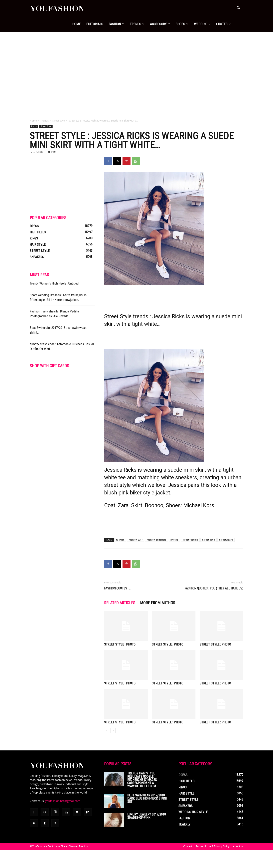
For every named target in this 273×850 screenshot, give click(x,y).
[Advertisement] (136, 62)
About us (238, 846)
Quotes (221, 24)
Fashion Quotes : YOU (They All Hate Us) (214, 588)
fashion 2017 (135, 539)
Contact (187, 846)
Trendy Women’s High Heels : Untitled (54, 283)
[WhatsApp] (136, 161)
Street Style (58, 120)
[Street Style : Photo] (126, 626)
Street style (208, 539)
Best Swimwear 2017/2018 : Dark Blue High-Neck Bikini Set (147, 798)
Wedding (200, 24)
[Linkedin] (66, 812)
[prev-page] (106, 730)
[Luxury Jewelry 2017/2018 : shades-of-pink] (114, 820)
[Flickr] (45, 812)
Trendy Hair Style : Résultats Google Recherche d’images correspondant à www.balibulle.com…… (143, 779)
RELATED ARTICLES (119, 602)
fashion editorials (156, 539)
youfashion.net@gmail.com (62, 801)
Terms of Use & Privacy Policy (212, 846)
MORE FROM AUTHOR (157, 602)
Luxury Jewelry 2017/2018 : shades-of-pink (147, 815)
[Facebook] (108, 161)
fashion (120, 539)
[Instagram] (55, 812)
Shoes (180, 24)
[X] (117, 161)
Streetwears (226, 539)
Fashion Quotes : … (117, 588)
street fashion (190, 539)
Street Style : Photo (120, 644)
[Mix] (88, 812)
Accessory (158, 24)
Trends (135, 24)
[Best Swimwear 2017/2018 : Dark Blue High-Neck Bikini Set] (114, 801)
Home (76, 24)
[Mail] (77, 812)
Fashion (115, 24)
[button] (238, 8)
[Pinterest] (127, 161)
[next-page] (113, 730)
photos (174, 539)
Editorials (94, 24)
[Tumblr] (45, 823)
